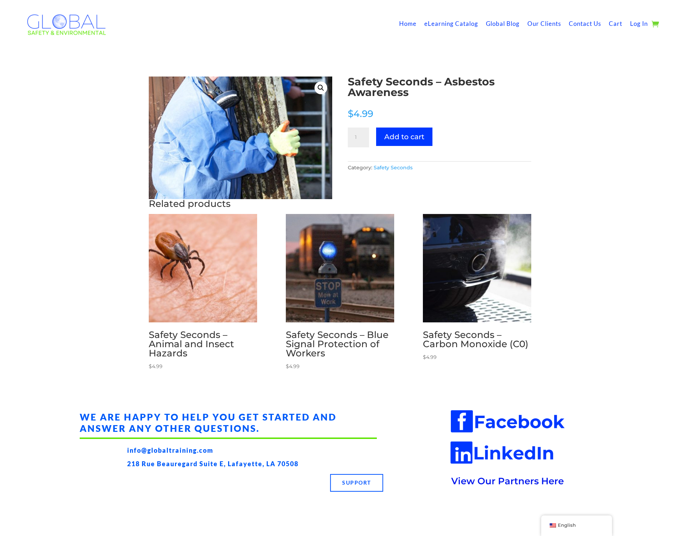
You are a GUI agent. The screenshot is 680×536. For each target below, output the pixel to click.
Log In (639, 23)
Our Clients (544, 23)
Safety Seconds (393, 167)
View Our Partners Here (507, 481)
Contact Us (585, 23)
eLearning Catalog (451, 23)
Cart (615, 23)
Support (356, 483)
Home (407, 23)
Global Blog (503, 23)
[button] (320, 87)
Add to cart (404, 136)
